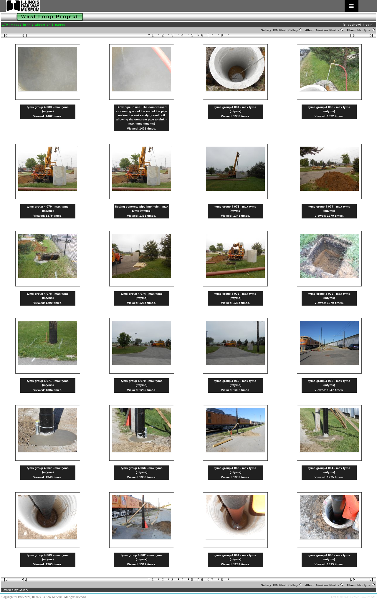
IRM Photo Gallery (286, 30)
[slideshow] (352, 24)
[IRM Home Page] (182, 6)
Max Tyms (364, 30)
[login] (368, 24)
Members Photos (328, 30)
